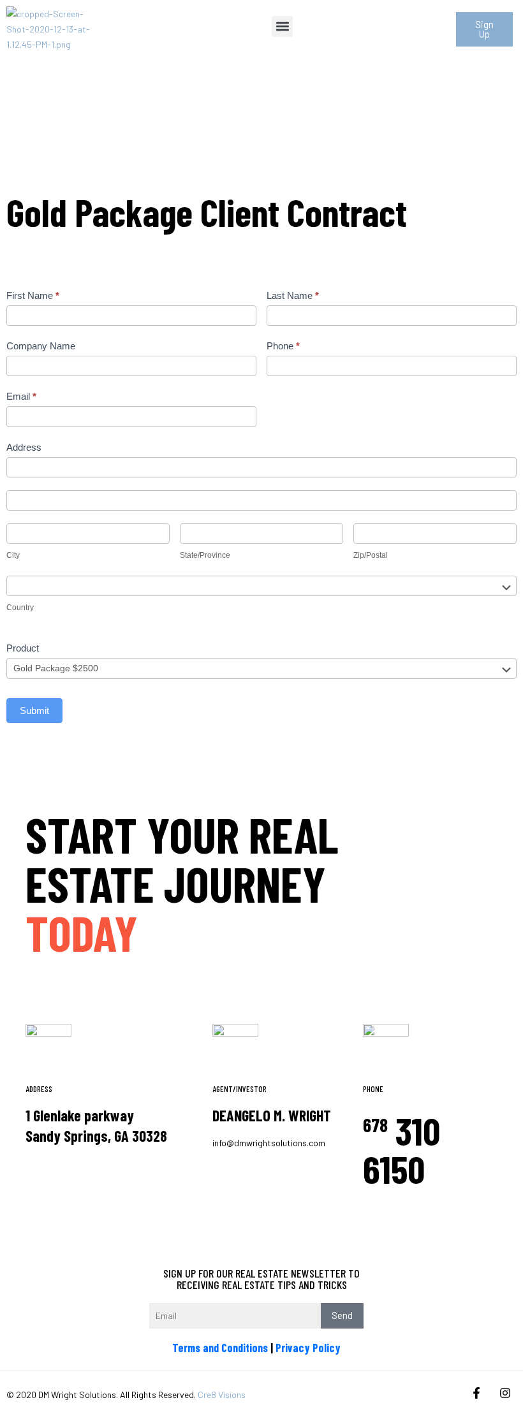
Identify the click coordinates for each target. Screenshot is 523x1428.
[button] (282, 26)
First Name (32, 295)
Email (21, 396)
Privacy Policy (308, 1348)
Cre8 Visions (222, 1394)
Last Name (293, 295)
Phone (283, 345)
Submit (34, 710)
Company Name (40, 345)
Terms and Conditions (220, 1348)
